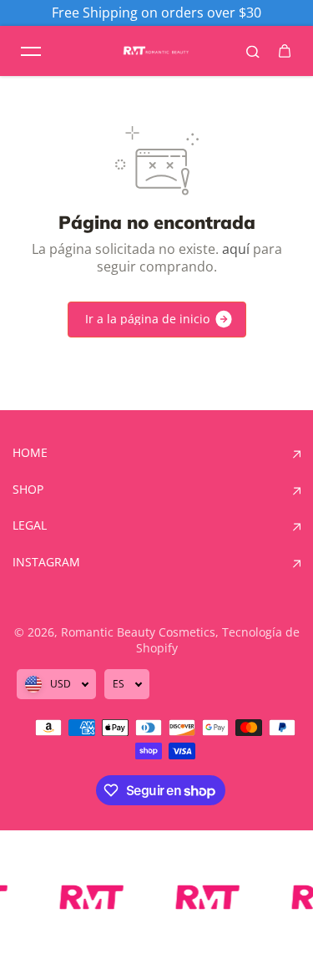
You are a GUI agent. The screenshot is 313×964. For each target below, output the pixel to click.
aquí (236, 249)
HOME (30, 452)
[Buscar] (253, 51)
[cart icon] (284, 51)
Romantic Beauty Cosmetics (138, 632)
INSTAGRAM (46, 562)
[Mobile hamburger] (31, 51)
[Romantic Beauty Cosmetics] (157, 51)
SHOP (28, 489)
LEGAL (30, 525)
